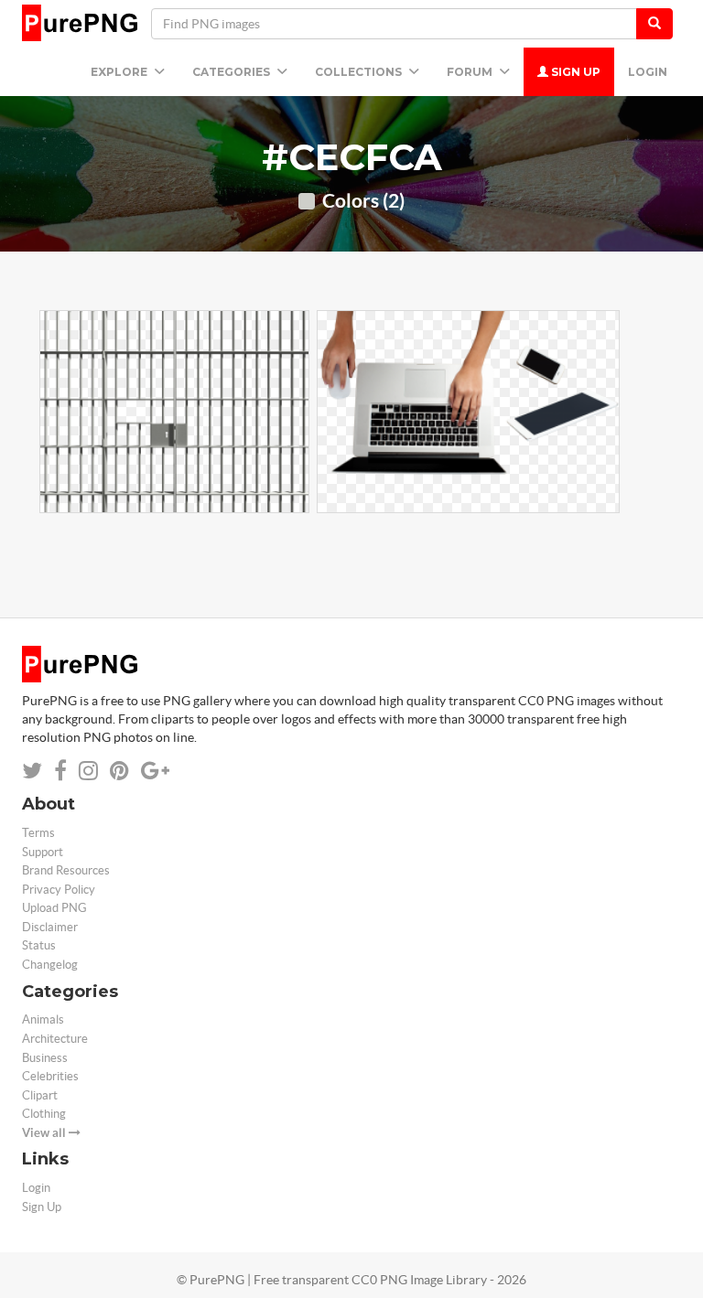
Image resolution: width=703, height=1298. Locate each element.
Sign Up (574, 72)
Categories (232, 72)
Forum (471, 72)
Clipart (40, 1095)
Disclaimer (50, 927)
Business (45, 1058)
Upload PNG (54, 908)
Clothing (44, 1114)
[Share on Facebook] (60, 770)
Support (42, 852)
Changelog (50, 964)
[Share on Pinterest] (119, 770)
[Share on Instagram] (88, 770)
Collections (360, 72)
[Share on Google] (155, 770)
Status (39, 945)
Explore (120, 72)
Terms (38, 833)
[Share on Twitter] (32, 770)
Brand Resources (66, 870)
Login (647, 72)
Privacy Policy (58, 889)
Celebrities (50, 1076)
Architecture (55, 1039)
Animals (43, 1019)
